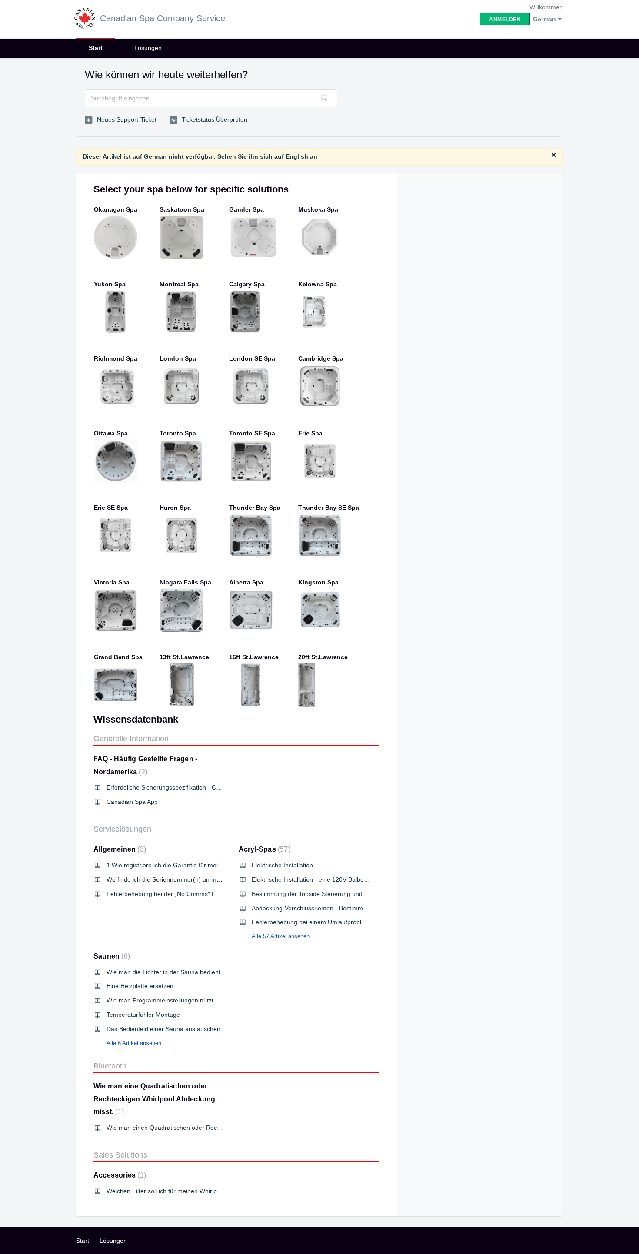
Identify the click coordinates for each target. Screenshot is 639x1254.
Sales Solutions (120, 1155)
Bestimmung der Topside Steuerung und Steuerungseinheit (333, 893)
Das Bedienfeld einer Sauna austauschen (163, 1028)
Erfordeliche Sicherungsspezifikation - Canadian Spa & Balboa (191, 787)
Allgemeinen (118, 849)
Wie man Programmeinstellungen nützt (159, 1000)
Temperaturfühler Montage (143, 1014)
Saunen (110, 956)
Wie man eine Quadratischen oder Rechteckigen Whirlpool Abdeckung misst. (154, 1098)
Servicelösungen (122, 829)
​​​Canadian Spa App (132, 801)
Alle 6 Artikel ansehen (133, 1043)
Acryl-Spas (263, 849)
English (297, 156)
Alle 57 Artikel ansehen (281, 936)
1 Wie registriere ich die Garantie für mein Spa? (171, 865)
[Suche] (324, 98)
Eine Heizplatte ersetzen (139, 985)
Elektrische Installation (282, 865)
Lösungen (148, 47)
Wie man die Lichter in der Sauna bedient (163, 972)
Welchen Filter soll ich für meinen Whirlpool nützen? (177, 1191)
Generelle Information (131, 738)
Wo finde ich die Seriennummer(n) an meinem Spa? (178, 879)
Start (96, 47)
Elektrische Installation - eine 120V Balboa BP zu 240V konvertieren (344, 879)
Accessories (118, 1175)
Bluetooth (109, 1066)
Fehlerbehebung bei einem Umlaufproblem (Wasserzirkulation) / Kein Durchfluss (362, 922)
